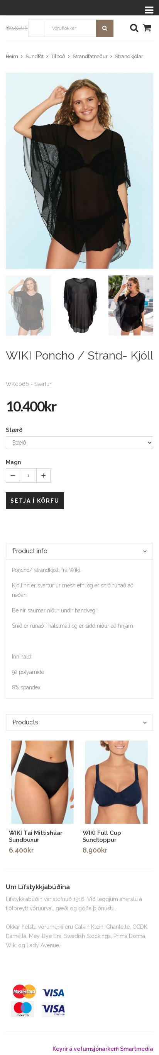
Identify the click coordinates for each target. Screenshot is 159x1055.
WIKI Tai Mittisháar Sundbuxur (36, 836)
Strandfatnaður (90, 56)
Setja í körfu (34, 501)
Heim (12, 56)
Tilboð (58, 56)
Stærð (14, 430)
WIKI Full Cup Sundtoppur (102, 836)
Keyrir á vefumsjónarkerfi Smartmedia (102, 1049)
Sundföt (34, 56)
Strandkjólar (129, 56)
